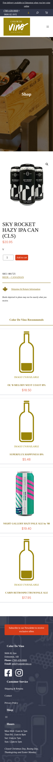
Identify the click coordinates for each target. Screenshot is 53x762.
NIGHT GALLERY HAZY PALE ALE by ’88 (26, 523)
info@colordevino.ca (21, 664)
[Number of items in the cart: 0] (46, 13)
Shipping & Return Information (25, 289)
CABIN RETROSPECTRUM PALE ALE (26, 592)
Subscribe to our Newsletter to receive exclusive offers (26, 630)
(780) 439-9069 (11, 11)
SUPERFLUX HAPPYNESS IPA (27, 454)
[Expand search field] (37, 12)
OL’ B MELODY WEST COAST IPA (27, 385)
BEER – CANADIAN (13, 277)
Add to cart (21, 257)
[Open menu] (47, 26)
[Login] (28, 12)
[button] (47, 164)
